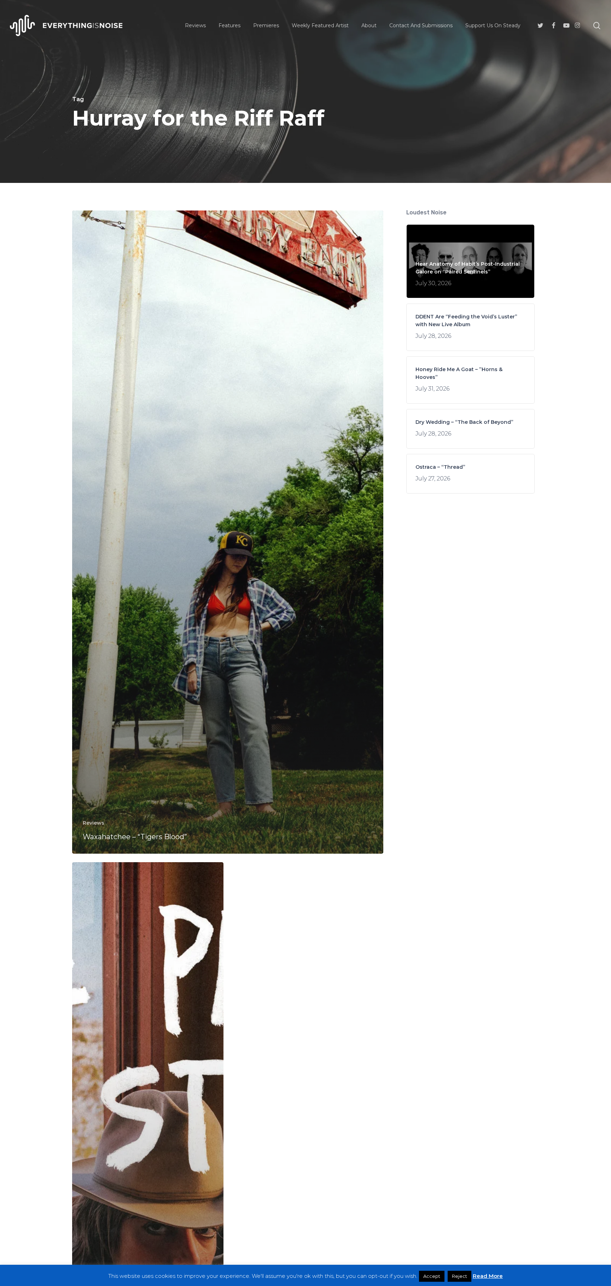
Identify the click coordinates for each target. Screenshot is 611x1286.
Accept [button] (431, 1276)
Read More (488, 1276)
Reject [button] (459, 1276)
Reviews (93, 823)
